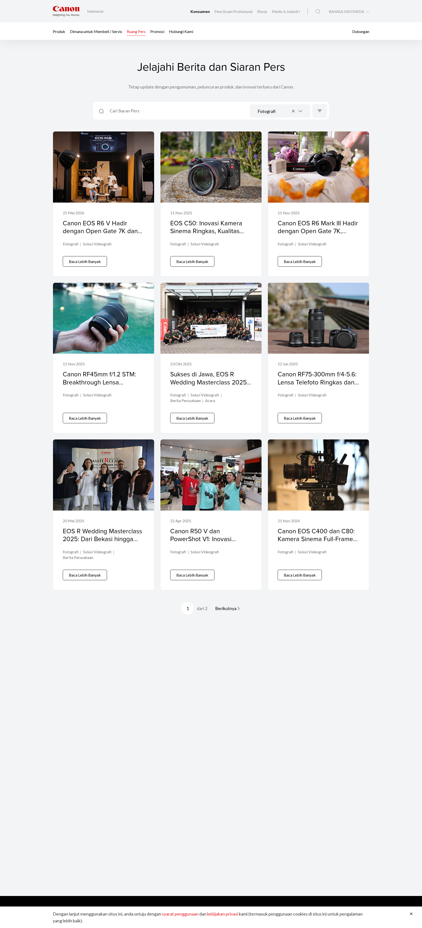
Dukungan (360, 31)
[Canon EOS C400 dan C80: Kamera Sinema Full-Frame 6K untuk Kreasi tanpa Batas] (318, 514)
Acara (210, 400)
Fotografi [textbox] (267, 111)
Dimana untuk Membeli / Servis (96, 31)
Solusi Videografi (97, 243)
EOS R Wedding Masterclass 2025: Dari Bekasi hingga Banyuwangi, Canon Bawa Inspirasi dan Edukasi (102, 542)
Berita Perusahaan (185, 400)
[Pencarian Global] (318, 11)
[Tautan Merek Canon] (66, 11)
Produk (59, 31)
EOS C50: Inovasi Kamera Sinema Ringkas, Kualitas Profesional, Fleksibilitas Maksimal (206, 234)
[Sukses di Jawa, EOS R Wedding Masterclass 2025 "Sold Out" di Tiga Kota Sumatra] (211, 358)
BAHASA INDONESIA (346, 11)
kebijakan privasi (222, 914)
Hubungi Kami (181, 31)
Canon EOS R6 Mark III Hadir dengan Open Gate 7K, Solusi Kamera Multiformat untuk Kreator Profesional (318, 234)
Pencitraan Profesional (233, 11)
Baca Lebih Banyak (85, 261)
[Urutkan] (319, 111)
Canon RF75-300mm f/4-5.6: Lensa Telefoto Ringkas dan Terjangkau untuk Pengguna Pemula (317, 386)
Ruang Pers (136, 31)
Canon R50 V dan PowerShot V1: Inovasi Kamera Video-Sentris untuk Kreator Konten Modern (209, 542)
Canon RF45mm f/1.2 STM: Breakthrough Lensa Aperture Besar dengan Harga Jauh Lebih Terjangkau (103, 386)
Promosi (157, 31)
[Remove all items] (293, 111)
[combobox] (280, 111)
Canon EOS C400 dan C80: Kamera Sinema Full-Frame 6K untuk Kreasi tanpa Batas (317, 538)
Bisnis (262, 11)
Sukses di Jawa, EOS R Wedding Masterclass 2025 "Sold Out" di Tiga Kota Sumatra (208, 386)
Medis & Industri (286, 11)
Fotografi (71, 243)
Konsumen (200, 11)
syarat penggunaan (180, 914)
